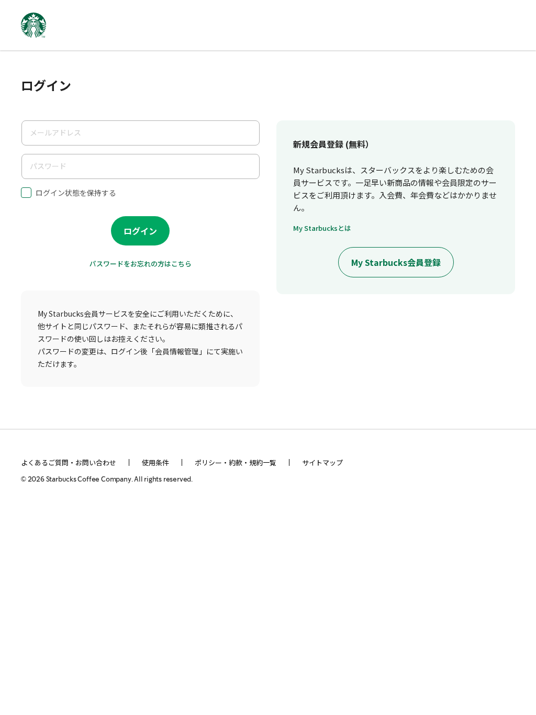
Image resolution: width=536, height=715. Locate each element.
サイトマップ (322, 462)
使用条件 (155, 462)
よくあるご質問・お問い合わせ (68, 462)
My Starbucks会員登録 (396, 262)
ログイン (140, 231)
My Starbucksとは (322, 228)
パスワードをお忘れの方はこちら (141, 264)
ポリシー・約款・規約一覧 (235, 462)
